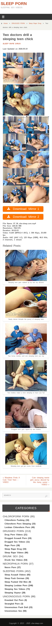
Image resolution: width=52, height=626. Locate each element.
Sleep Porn (14, 3)
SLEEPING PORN (13, 571)
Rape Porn (10, 545)
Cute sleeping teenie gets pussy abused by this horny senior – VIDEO (39, 481)
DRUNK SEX (10, 556)
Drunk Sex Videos (14, 560)
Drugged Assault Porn (16, 538)
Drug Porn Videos (14, 534)
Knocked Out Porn (14, 600)
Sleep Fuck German (14, 578)
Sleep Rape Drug (35, 23)
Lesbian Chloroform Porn (17, 527)
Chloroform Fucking (15, 520)
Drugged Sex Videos (15, 542)
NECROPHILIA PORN (15, 563)
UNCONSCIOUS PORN (16, 596)
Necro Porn (10, 567)
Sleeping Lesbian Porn (16, 585)
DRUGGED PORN (18, 23)
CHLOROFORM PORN (16, 516)
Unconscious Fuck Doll (16, 607)
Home (6, 23)
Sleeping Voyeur (13, 592)
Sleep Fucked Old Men (16, 582)
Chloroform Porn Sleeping (18, 523)
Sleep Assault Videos (15, 574)
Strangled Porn (12, 604)
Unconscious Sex (13, 611)
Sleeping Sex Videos (15, 589)
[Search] (46, 496)
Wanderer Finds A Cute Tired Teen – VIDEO (11, 480)
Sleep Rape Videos (14, 552)
